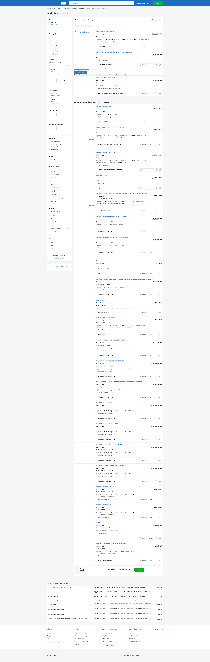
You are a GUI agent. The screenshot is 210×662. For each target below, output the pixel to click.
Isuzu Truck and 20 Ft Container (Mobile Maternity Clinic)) (114, 52)
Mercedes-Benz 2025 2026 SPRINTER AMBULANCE (112, 237)
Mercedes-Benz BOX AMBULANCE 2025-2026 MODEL (113, 216)
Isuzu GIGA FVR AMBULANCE (105, 31)
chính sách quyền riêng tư (98, 74)
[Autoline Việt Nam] (53, 3)
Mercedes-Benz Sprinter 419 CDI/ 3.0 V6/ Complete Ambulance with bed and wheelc (122, 193)
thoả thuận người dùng (113, 74)
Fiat (97, 261)
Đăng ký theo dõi (80, 72)
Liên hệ (49, 638)
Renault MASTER (101, 175)
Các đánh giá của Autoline (81, 641)
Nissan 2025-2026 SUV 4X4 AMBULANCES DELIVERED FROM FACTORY (119, 382)
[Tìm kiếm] (70, 3)
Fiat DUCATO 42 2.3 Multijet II (105, 403)
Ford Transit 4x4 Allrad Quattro (105, 317)
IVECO (98, 522)
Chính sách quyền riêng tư (81, 636)
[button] (156, 46)
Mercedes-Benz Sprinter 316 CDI (106, 486)
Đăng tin (139, 570)
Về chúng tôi (50, 633)
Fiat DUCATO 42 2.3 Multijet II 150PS (107, 424)
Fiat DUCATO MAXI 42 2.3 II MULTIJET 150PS (110, 361)
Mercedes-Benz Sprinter (103, 106)
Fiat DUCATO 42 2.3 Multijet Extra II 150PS (109, 445)
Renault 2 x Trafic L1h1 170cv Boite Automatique (111, 543)
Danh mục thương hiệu (80, 644)
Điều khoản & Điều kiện (80, 633)
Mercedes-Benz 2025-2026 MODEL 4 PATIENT (110, 340)
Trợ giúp (49, 636)
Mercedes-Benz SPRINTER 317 (106, 152)
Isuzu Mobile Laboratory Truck (105, 77)
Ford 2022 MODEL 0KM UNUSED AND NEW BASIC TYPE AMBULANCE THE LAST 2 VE (123, 279)
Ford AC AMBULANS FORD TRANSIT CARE (110, 127)
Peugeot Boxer (101, 300)
